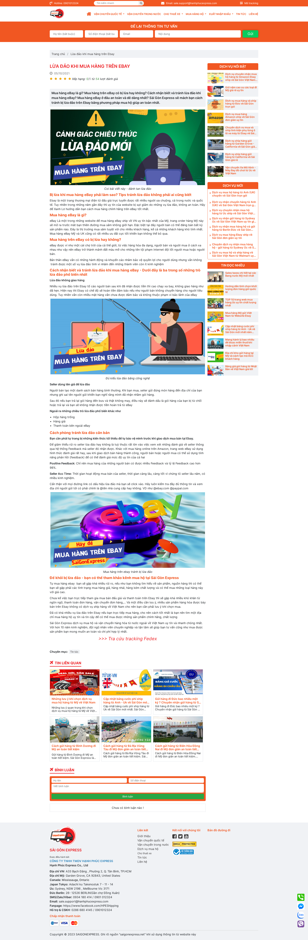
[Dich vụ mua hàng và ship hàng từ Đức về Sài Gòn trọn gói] (215, 104)
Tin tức (241, 13)
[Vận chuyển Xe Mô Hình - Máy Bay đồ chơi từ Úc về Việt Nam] (215, 171)
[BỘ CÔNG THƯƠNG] (183, 851)
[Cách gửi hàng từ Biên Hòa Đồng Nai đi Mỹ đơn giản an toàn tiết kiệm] (178, 729)
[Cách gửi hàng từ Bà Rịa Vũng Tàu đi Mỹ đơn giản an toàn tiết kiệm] (126, 729)
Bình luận (127, 796)
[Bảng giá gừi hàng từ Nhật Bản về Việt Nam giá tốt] (215, 370)
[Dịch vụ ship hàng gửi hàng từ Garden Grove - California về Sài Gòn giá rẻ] (215, 144)
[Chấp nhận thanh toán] (64, 922)
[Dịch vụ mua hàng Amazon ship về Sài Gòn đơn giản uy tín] (215, 118)
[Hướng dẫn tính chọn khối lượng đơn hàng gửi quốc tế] (215, 290)
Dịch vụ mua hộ (147, 849)
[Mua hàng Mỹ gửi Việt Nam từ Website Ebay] (215, 316)
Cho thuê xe (144, 853)
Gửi (250, 34)
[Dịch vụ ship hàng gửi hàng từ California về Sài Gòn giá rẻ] (215, 158)
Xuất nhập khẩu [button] (220, 13)
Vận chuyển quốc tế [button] (108, 13)
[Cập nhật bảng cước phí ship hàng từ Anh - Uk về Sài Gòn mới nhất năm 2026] (126, 682)
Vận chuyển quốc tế (150, 840)
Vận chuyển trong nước (144, 13)
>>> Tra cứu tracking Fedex (127, 638)
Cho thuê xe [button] (172, 13)
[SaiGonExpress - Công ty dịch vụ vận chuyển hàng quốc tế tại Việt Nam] (57, 13)
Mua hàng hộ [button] (195, 13)
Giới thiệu (143, 836)
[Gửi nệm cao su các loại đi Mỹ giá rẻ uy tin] (215, 91)
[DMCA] (184, 843)
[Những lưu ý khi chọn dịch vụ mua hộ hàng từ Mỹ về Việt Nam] (74, 682)
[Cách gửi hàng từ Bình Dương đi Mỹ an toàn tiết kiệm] (74, 729)
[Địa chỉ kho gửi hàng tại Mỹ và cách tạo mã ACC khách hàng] (215, 357)
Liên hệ (253, 13)
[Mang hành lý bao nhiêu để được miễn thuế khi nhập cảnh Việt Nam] (215, 343)
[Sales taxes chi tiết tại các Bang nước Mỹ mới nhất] (215, 276)
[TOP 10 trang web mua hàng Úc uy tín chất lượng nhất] (215, 303)
